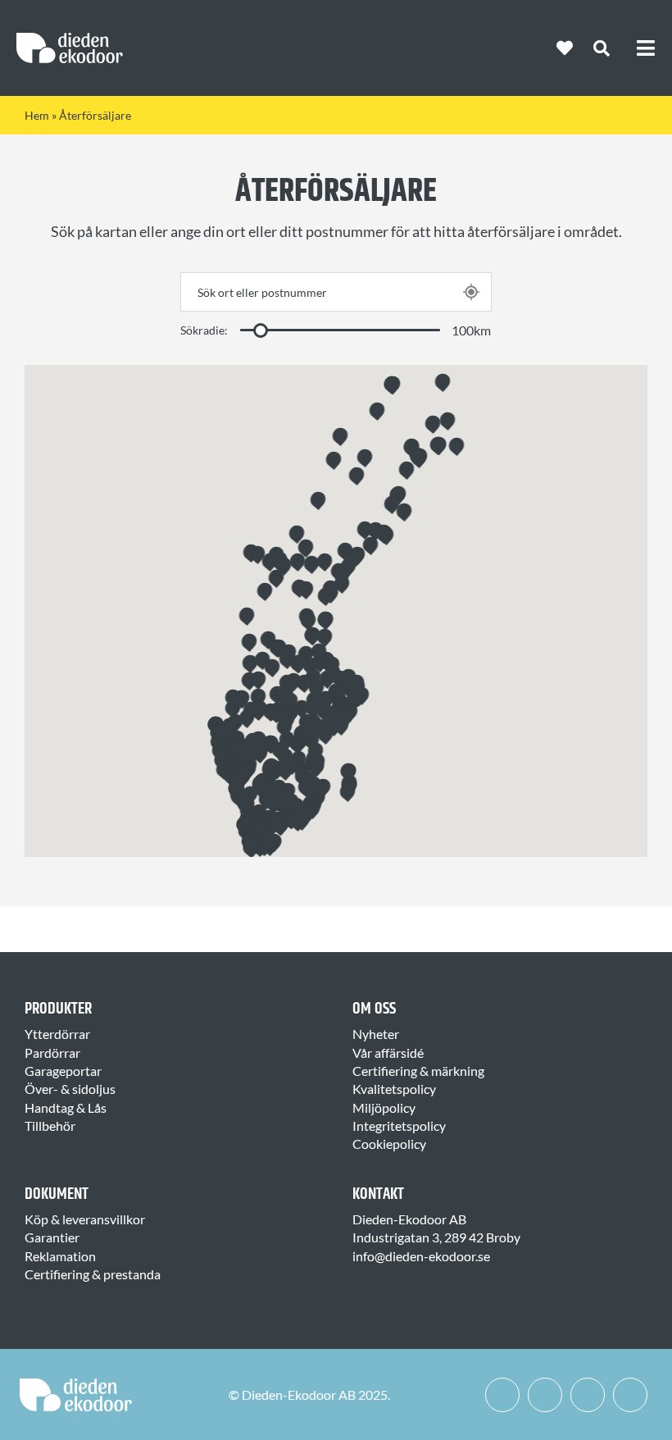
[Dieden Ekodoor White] (69, 39)
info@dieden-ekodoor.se (421, 1256)
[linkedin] (587, 1395)
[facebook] (502, 1395)
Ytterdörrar (57, 1033)
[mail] (630, 1395)
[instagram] (545, 1395)
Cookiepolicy (389, 1143)
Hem (37, 115)
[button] (386, 534)
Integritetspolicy (399, 1125)
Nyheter (375, 1033)
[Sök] (601, 48)
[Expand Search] (614, 48)
